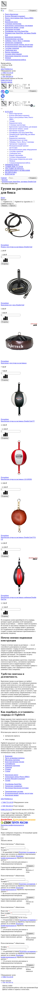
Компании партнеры (12, 765)
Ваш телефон (6, 913)
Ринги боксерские (11, 14)
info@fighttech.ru (7, 69)
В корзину (5, 264)
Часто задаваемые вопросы (14, 758)
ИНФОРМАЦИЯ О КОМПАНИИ (17, 170)
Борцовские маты (11, 22)
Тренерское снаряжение (13, 42)
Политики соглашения (27, 852)
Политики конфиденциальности (12, 857)
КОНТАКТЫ (10, 174)
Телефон (4, 850)
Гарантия (8, 767)
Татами (7, 20)
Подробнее (5, 245)
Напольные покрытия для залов (16, 56)
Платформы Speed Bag (13, 784)
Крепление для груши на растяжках (14, 363)
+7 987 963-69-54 (7, 76)
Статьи (7, 771)
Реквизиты (5, 917)
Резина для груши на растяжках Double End (16, 247)
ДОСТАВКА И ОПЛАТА (14, 168)
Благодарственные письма (14, 762)
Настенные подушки (12, 29)
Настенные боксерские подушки (17, 788)
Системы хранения (12, 48)
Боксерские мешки (12, 795)
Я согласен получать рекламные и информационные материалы (14, 863)
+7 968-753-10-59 (7, 73)
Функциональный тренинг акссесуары (19, 44)
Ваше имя (5, 911)
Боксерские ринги (11, 775)
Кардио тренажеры (12, 52)
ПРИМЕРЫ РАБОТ (12, 165)
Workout (8, 58)
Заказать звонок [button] (6, 82)
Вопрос (4, 949)
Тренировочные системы (14, 39)
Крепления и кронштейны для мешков (19, 25)
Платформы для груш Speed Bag (16, 31)
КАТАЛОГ (9, 112)
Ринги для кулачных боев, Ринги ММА (19, 18)
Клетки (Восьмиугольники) (15, 16)
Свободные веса (11, 50)
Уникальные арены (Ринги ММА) (17, 777)
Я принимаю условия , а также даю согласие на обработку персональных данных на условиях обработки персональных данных (19, 856)
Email (3, 915)
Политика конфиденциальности (12, 825)
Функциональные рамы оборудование (19, 46)
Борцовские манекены (13, 37)
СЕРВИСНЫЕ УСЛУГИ (14, 166)
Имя (3, 848)
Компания (8, 756)
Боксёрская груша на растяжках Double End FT (18, 421)
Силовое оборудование (13, 54)
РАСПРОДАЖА (11, 172)
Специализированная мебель (15, 60)
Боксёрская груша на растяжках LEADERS (16, 479)
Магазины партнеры (12, 760)
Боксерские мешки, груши (14, 27)
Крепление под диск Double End (12, 305)
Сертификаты (10, 764)
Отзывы (8, 769)
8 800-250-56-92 (6, 80)
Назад (3, 198)
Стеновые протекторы (13, 24)
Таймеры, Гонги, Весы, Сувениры (17, 41)
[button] (31, 106)
